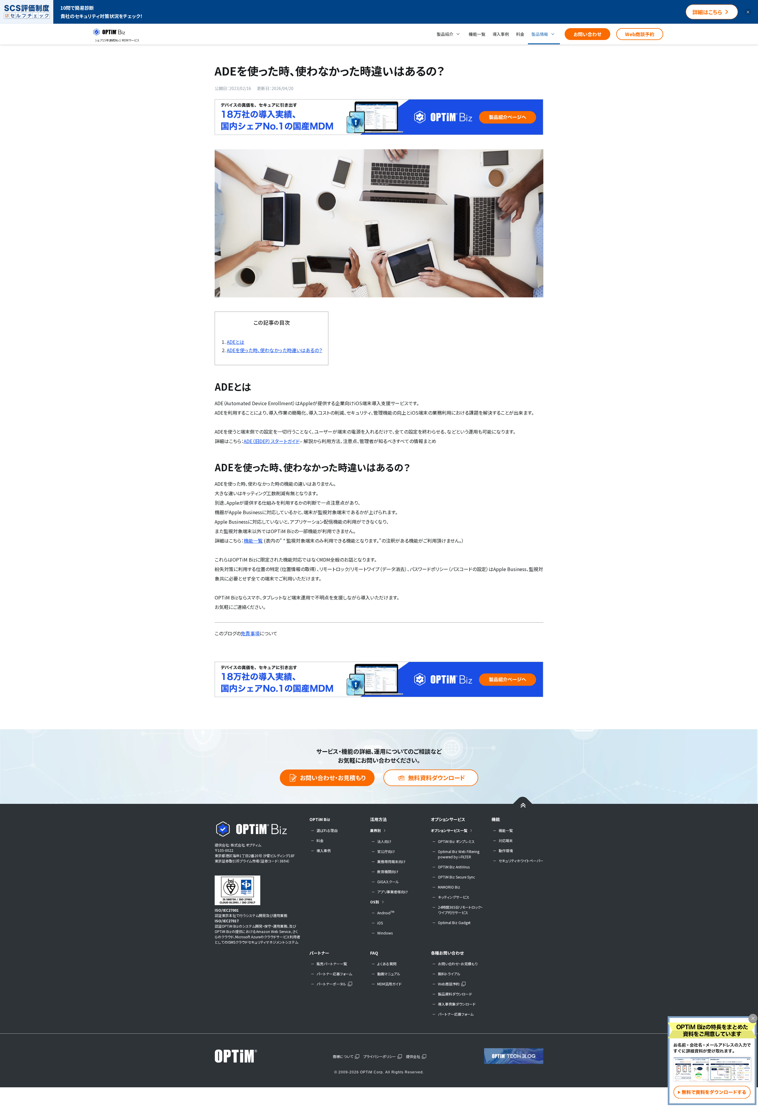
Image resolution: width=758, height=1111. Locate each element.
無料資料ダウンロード (436, 777)
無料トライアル (449, 973)
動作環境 (506, 850)
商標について (343, 1056)
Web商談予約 (639, 34)
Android (385, 912)
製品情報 (539, 34)
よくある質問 (386, 963)
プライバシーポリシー (379, 1056)
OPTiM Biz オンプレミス (456, 841)
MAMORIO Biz (449, 886)
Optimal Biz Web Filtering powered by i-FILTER (458, 854)
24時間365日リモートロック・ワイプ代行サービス (460, 910)
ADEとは (235, 341)
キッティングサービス (453, 897)
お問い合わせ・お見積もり (333, 777)
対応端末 (506, 840)
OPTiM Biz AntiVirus (454, 866)
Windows (385, 932)
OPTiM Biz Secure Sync (456, 876)
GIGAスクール (388, 881)
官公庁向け (386, 851)
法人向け (384, 841)
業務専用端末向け (391, 861)
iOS (380, 922)
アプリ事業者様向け (392, 891)
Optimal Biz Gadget (454, 922)
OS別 (374, 901)
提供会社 (413, 1056)
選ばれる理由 (327, 830)
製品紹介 (445, 34)
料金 (520, 34)
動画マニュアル (388, 973)
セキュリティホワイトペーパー (521, 860)
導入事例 (500, 34)
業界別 (375, 830)
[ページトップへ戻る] (522, 804)
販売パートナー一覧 (332, 963)
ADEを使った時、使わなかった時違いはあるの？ (274, 350)
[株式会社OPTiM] (244, 1056)
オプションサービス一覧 (449, 830)
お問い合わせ (587, 34)
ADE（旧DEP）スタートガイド (272, 441)
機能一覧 (477, 34)
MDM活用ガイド (389, 983)
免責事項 (250, 633)
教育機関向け (388, 871)
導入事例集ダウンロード (457, 1003)
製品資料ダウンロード (455, 993)
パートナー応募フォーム (334, 973)
